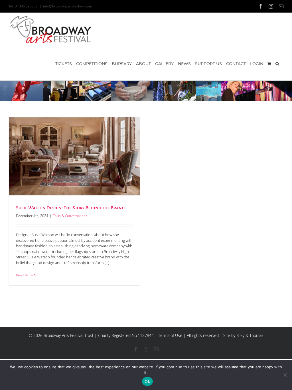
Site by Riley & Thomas (243, 335)
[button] (277, 63)
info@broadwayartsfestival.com (67, 6)
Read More (24, 275)
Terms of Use (170, 335)
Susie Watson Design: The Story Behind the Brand (70, 207)
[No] (285, 375)
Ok (147, 381)
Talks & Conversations (70, 215)
